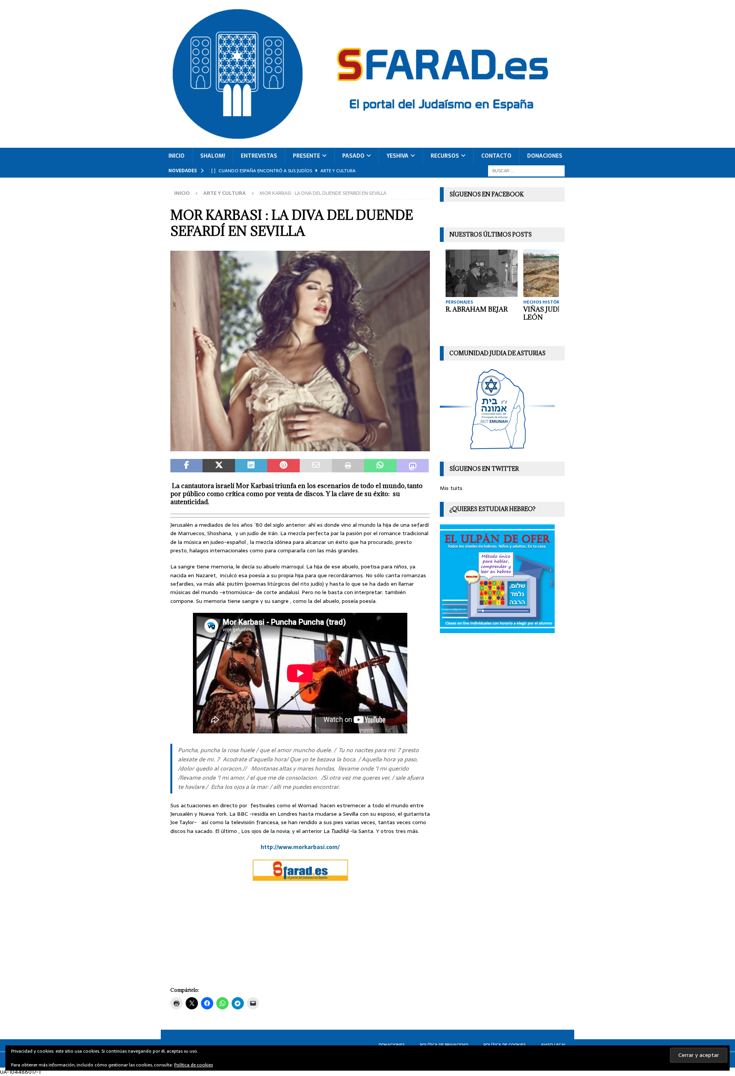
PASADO (353, 156)
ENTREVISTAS (259, 156)
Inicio (176, 156)
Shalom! (212, 156)
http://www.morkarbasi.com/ (300, 847)
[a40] (300, 446)
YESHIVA (397, 156)
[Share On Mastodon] (413, 466)
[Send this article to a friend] (316, 466)
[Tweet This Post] (219, 466)
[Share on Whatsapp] (380, 466)
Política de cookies (193, 1065)
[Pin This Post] (283, 466)
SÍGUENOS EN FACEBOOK (486, 194)
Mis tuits (451, 488)
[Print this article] (348, 466)
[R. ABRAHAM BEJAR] (482, 273)
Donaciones (544, 156)
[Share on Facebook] (186, 466)
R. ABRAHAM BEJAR (477, 309)
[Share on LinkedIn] (251, 466)
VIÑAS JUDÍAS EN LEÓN (551, 313)
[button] (300, 351)
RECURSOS (445, 156)
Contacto (496, 156)
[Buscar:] (526, 170)
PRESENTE (306, 156)
